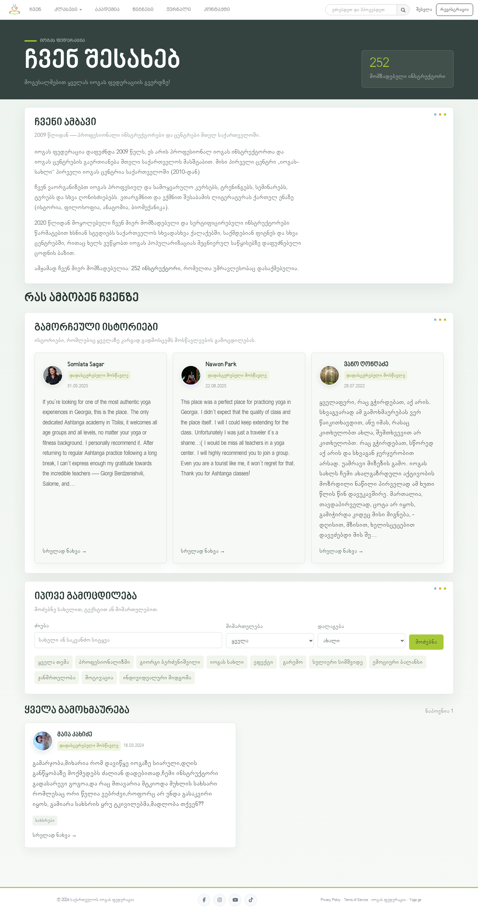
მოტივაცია (99, 677)
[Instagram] (219, 900)
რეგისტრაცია (454, 9)
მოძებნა (426, 642)
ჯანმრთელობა (56, 677)
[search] (403, 9)
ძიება (41, 625)
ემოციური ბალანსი (398, 662)
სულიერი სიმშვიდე (337, 662)
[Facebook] (204, 900)
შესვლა (424, 9)
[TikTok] (251, 900)
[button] (68, 9)
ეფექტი (263, 662)
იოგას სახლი (227, 662)
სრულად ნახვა (65, 551)
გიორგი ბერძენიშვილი (170, 662)
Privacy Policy (330, 899)
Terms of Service (356, 899)
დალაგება (331, 626)
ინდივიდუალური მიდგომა (157, 677)
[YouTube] (235, 900)
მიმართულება (244, 626)
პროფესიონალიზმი (104, 662)
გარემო (293, 662)
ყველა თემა (53, 662)
